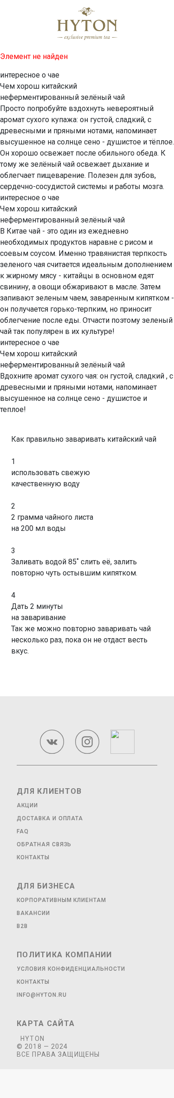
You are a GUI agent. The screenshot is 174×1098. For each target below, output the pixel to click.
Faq (23, 831)
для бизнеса (46, 886)
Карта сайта (46, 1023)
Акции (27, 805)
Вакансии (33, 913)
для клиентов (49, 791)
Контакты (33, 857)
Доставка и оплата (50, 818)
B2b (22, 926)
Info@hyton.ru (41, 995)
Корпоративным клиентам (61, 900)
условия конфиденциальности (71, 969)
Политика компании (64, 954)
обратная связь (44, 844)
